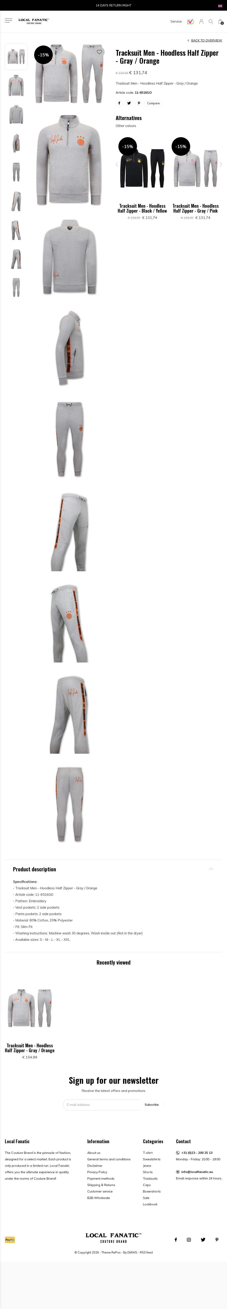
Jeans (147, 1166)
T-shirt (148, 1153)
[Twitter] (203, 1239)
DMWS (132, 1252)
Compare (153, 103)
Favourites (99, 52)
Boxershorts (152, 1191)
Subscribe (152, 1105)
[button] (8, 20)
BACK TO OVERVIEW (206, 40)
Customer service (100, 1191)
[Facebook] (176, 1239)
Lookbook (150, 1204)
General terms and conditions (109, 1159)
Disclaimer (94, 1166)
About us (93, 1153)
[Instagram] (189, 1239)
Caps (147, 1185)
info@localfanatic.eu (197, 1172)
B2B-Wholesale (98, 1198)
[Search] (211, 21)
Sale (146, 1198)
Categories (153, 1141)
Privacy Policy (97, 1172)
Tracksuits (150, 1178)
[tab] (113, 869)
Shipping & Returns (101, 1185)
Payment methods (100, 1178)
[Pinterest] (216, 1239)
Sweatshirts (151, 1159)
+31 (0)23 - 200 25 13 (196, 1153)
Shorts (148, 1172)
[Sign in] (201, 21)
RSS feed (146, 1252)
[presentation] (117, 164)
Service (176, 21)
